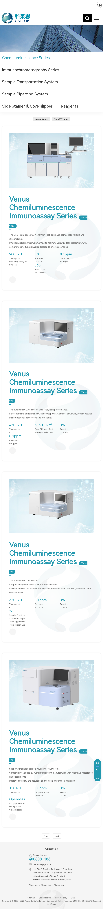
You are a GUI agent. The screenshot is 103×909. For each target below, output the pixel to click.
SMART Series (61, 119)
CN (99, 5)
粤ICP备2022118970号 (82, 901)
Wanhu (53, 904)
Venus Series (41, 119)
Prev (46, 836)
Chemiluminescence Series (26, 57)
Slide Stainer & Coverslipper (27, 106)
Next (57, 836)
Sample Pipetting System (25, 94)
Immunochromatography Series (30, 70)
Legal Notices (45, 898)
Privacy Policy (61, 898)
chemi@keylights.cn (42, 864)
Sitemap (31, 898)
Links (73, 898)
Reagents (69, 106)
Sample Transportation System (30, 82)
